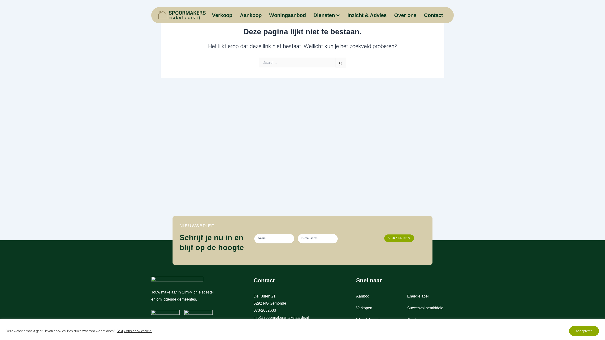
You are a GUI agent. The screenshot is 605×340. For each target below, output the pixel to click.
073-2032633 (265, 310)
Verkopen (364, 308)
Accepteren (584, 331)
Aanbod (362, 296)
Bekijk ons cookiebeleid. (134, 331)
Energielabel (418, 296)
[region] (302, 329)
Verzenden (399, 238)
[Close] (600, 323)
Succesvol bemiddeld (425, 308)
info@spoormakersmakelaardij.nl (281, 317)
